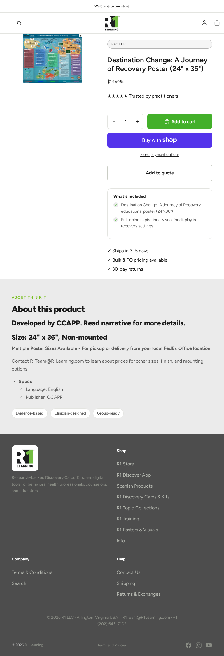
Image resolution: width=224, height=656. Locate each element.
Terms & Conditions (32, 572)
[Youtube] (208, 645)
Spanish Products (135, 486)
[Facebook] (188, 645)
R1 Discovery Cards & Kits (143, 497)
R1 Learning (34, 645)
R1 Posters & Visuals (137, 529)
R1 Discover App (133, 475)
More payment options (159, 154)
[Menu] (6, 23)
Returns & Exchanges (138, 594)
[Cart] (217, 23)
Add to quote (160, 173)
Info (121, 540)
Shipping (126, 583)
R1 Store (125, 464)
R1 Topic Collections (138, 508)
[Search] (19, 23)
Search (19, 583)
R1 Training (128, 518)
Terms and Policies (112, 645)
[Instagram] (198, 645)
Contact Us (128, 572)
